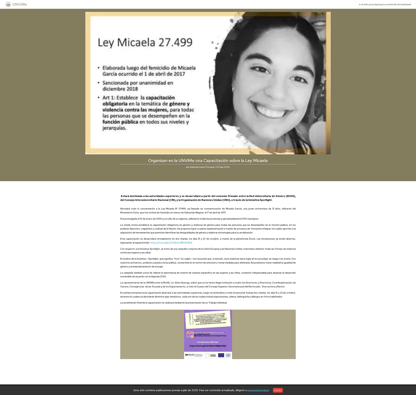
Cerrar (278, 390)
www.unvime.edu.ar (258, 390)
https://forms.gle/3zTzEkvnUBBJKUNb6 (171, 242)
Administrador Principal (202, 167)
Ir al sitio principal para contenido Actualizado (385, 4)
